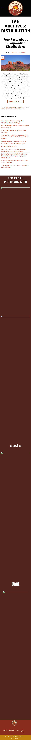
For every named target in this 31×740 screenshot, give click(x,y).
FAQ (22, 730)
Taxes (22, 107)
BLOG (17, 730)
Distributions (9, 107)
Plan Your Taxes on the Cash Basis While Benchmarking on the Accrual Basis (14, 150)
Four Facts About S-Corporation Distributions (15, 43)
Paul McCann (22, 52)
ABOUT (5, 730)
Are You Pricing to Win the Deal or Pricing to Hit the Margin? (15, 126)
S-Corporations (17, 107)
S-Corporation (17, 108)
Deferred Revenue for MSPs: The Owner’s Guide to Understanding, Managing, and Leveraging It (14, 156)
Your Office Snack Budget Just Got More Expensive (13, 131)
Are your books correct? (8, 146)
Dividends (10, 108)
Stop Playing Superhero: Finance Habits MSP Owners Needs (15, 166)
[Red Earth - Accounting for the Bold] (15, 8)
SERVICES (11, 730)
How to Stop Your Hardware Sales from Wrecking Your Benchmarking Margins (13, 142)
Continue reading (15, 101)
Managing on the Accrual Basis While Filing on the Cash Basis (14, 161)
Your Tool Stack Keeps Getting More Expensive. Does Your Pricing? (12, 122)
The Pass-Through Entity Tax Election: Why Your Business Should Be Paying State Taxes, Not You (15, 137)
